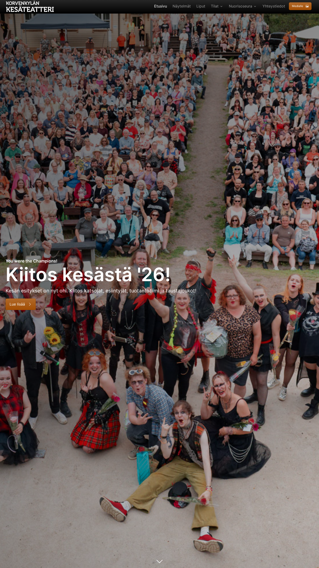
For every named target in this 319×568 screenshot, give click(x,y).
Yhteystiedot (273, 6)
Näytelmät (182, 6)
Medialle (298, 6)
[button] (301, 6)
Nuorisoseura (240, 6)
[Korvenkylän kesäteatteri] (30, 6)
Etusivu (160, 6)
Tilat (215, 6)
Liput (200, 6)
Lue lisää (18, 304)
